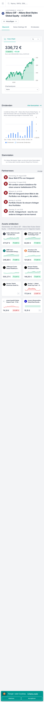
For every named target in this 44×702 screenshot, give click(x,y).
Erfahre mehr (33, 694)
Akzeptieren (32, 698)
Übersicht (5, 27)
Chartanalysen (10, 86)
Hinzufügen (10, 21)
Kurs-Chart (11, 39)
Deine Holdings (20, 27)
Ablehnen (11, 698)
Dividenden (35, 27)
